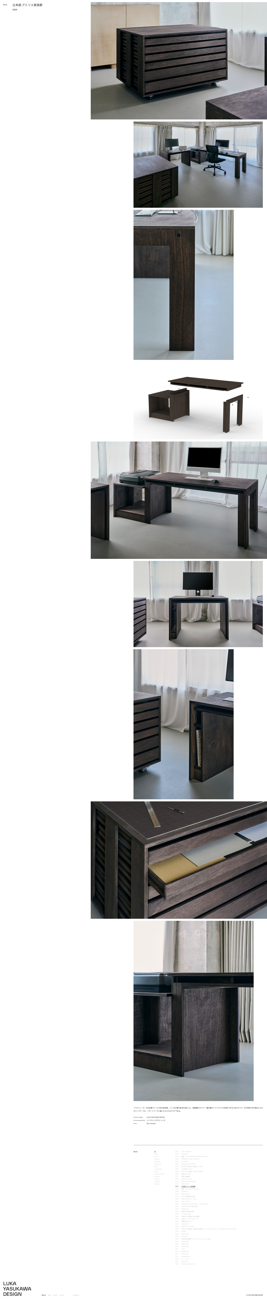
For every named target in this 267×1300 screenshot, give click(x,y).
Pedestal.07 (185, 1244)
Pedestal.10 (184, 1209)
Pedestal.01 (184, 1261)
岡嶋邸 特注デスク (187, 1221)
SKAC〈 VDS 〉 (186, 1201)
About (55, 1295)
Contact (61, 1295)
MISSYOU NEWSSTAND (188, 1181)
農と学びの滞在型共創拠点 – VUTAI (192, 1166)
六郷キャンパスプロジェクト (190, 1219)
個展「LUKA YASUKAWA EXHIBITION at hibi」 (195, 1156)
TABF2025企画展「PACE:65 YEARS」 (192, 1171)
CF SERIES (184, 1161)
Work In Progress (186, 1151)
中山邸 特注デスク (187, 1169)
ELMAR (183, 1231)
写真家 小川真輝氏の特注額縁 (190, 1216)
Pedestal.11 (184, 1191)
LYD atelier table (186, 1214)
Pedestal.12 (184, 1154)
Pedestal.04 (185, 1251)
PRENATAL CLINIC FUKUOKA (190, 1159)
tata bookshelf (185, 1256)
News (49, 1295)
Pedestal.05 (185, 1246)
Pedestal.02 (185, 1254)
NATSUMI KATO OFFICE (188, 1164)
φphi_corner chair (186, 1179)
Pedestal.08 (185, 1241)
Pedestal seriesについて (188, 1264)
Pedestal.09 (185, 1224)
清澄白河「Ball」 (186, 1174)
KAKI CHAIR (185, 1184)
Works (44, 1295)
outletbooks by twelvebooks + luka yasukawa (194, 1204)
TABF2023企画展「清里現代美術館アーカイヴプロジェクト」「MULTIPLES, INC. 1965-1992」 (209, 1229)
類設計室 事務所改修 (187, 1211)
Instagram (76, 1295)
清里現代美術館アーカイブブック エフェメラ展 (195, 1239)
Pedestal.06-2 (185, 1194)
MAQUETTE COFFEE (187, 1226)
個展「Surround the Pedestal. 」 (191, 1189)
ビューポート (185, 1259)
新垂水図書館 (185, 1176)
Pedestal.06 (185, 1234)
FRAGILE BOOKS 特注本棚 (189, 1206)
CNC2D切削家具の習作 (188, 1196)
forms (183, 1249)
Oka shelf (184, 1236)
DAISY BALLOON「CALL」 (189, 1199)
